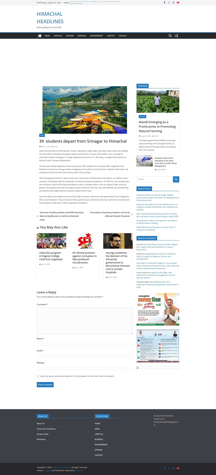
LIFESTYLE (58, 35)
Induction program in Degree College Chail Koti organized (50, 256)
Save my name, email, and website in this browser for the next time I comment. (77, 376)
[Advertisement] (108, 57)
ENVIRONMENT (96, 35)
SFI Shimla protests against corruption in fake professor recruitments (84, 257)
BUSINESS (82, 35)
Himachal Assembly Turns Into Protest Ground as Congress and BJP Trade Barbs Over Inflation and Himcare (157, 207)
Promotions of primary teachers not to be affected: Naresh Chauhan (110, 214)
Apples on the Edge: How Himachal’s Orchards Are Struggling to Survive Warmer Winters (155, 275)
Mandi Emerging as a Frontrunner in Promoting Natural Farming (157, 126)
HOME (97, 423)
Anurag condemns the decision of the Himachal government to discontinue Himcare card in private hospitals (118, 262)
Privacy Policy (42, 434)
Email (40, 350)
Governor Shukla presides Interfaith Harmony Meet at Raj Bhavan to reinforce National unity (62, 216)
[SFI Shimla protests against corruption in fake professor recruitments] (85, 235)
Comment (42, 304)
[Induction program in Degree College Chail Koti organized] (51, 235)
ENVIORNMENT (101, 444)
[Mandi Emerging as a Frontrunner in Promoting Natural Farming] (157, 101)
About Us (41, 423)
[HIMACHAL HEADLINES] (40, 36)
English (122, 35)
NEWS (47, 35)
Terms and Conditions (46, 429)
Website (40, 362)
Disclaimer (41, 439)
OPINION (70, 35)
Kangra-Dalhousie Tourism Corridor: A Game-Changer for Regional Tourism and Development (156, 256)
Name (40, 338)
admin (56, 146)
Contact (111, 35)
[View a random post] (176, 36)
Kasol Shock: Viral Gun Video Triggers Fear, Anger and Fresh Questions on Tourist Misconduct (157, 247)
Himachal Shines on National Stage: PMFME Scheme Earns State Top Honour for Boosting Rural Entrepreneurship (157, 197)
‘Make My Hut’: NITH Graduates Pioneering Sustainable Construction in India (157, 284)
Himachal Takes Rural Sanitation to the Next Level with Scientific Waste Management (166, 162)
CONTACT (99, 455)
